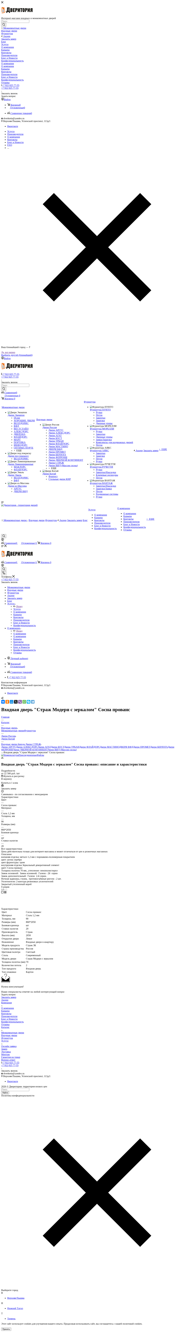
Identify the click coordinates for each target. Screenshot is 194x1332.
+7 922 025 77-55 (10, 85)
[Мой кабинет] (2, 540)
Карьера (5, 1011)
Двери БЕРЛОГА (159, 747)
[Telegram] (33, 702)
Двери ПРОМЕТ (141, 747)
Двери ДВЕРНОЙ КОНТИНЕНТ (30, 749)
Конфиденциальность (12, 1021)
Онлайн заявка (9, 1046)
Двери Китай (8, 738)
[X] (16, 702)
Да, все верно (8, 352)
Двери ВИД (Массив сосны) (62, 749)
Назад (19, 606)
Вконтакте (12, 126)
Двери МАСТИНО (109, 747)
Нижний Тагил (15, 1308)
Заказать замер (8, 997)
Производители (9, 1016)
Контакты (6, 1013)
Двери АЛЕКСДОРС (27, 747)
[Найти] (3, 25)
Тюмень (11, 1318)
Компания (6, 1002)
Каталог (5, 1027)
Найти (5, 1093)
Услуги (17, 609)
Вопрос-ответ (8, 1060)
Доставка (6, 1051)
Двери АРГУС (8, 747)
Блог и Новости (9, 1019)
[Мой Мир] (11, 702)
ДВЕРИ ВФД (126, 747)
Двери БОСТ (57, 747)
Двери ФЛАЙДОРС (89, 747)
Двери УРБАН (71, 747)
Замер (4, 1049)
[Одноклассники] (7, 702)
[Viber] (20, 702)
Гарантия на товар (10, 1057)
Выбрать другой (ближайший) (17, 355)
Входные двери (9, 1035)
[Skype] (28, 702)
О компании (19, 633)
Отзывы (5, 1024)
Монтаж (5, 1054)
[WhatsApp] (24, 702)
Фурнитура (30, 730)
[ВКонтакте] (3, 702)
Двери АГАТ (44, 747)
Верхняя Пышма (15, 1298)
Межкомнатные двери (12, 730)
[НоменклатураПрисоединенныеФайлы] (22, 755)
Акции (4, 1000)
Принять (6, 1329)
